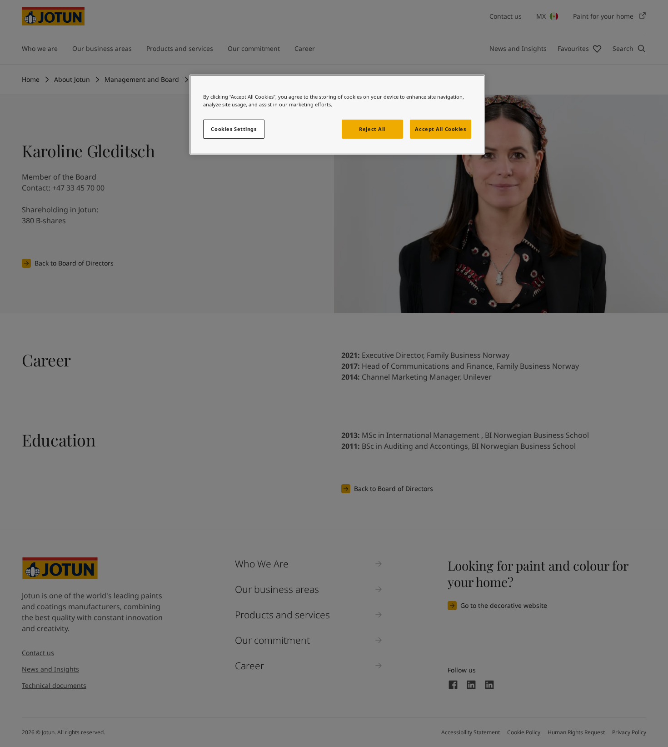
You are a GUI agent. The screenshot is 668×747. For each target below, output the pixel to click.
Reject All (372, 128)
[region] (337, 115)
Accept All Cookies (440, 128)
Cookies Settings (233, 128)
